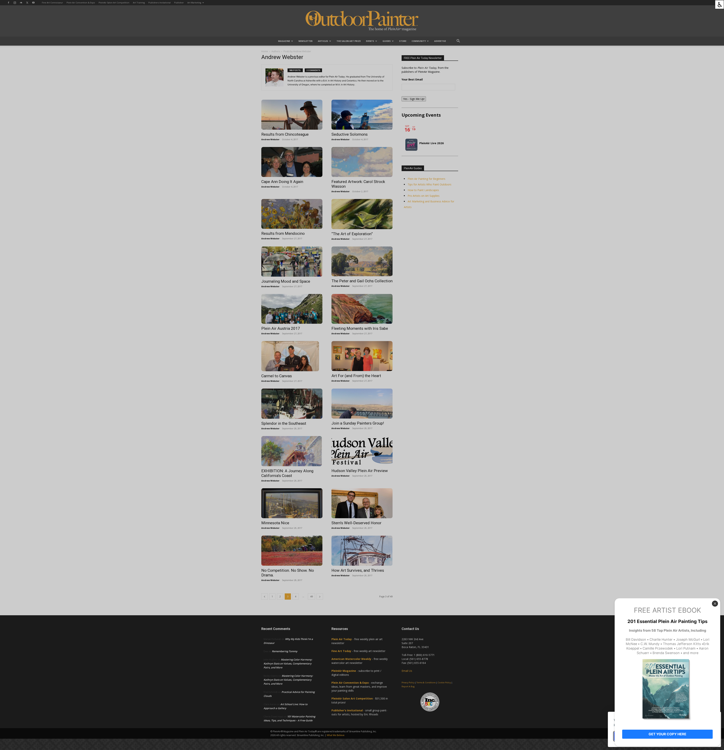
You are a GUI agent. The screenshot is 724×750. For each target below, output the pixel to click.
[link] (719, 4)
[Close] (715, 604)
